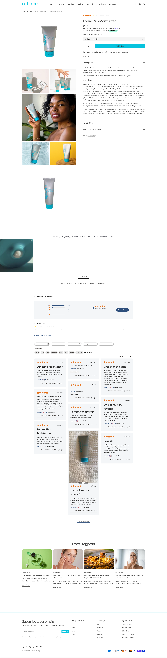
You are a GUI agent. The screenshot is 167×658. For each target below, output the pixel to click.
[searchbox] (41, 344)
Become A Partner (128, 638)
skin (42, 352)
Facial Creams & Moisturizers (38, 11)
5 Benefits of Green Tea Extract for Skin (35, 575)
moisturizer (79, 352)
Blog (73, 634)
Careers (100, 628)
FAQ (98, 624)
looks (60, 352)
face (66, 352)
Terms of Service (128, 624)
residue (72, 352)
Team (99, 631)
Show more (88, 352)
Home (24, 11)
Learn (74, 631)
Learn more (26, 585)
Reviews (100, 638)
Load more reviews (83, 521)
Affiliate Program (128, 634)
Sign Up (65, 632)
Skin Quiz (75, 628)
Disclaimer (125, 631)
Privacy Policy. (57, 637)
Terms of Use (47, 637)
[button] (16, 255)
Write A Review (122, 310)
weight (37, 352)
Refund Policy (127, 628)
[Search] (136, 4)
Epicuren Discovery (33, 651)
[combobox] (58, 344)
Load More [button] (83, 277)
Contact (100, 634)
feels (47, 352)
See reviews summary (102, 16)
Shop (74, 624)
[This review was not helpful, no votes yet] (61, 383)
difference (54, 352)
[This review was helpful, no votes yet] (58, 383)
